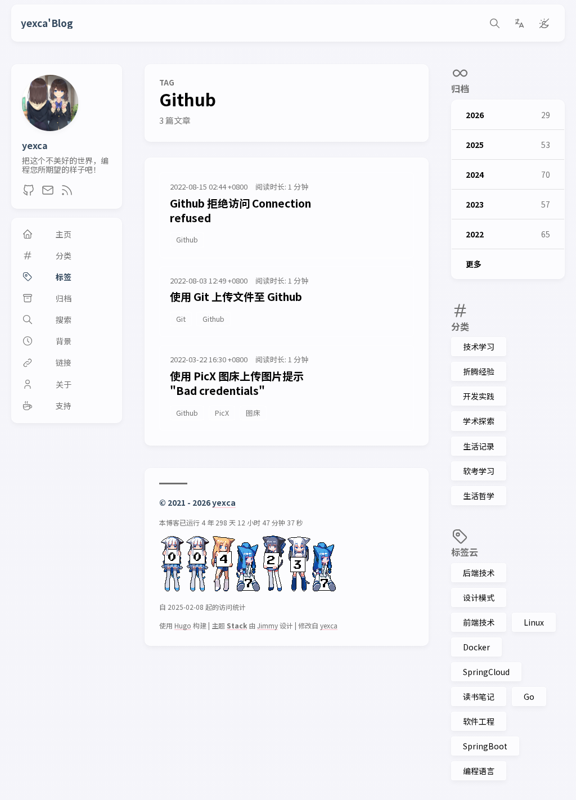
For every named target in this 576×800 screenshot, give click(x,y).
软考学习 (478, 471)
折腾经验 (478, 371)
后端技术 (478, 572)
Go (529, 696)
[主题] (544, 23)
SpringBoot (485, 746)
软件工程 (478, 721)
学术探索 (478, 420)
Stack (237, 625)
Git (181, 318)
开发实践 (478, 396)
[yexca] (50, 127)
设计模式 (478, 597)
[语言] (519, 23)
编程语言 (478, 770)
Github (187, 239)
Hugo (182, 625)
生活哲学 (478, 495)
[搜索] (494, 23)
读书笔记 (478, 696)
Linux (534, 622)
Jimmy (267, 625)
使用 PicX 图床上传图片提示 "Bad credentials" (237, 383)
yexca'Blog (47, 23)
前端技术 (478, 622)
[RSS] (67, 193)
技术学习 (478, 346)
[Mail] (48, 193)
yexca (35, 145)
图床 (253, 412)
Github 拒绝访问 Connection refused (240, 210)
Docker (476, 647)
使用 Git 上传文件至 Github (236, 296)
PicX (222, 412)
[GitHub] (28, 193)
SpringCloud (486, 671)
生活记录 (478, 446)
